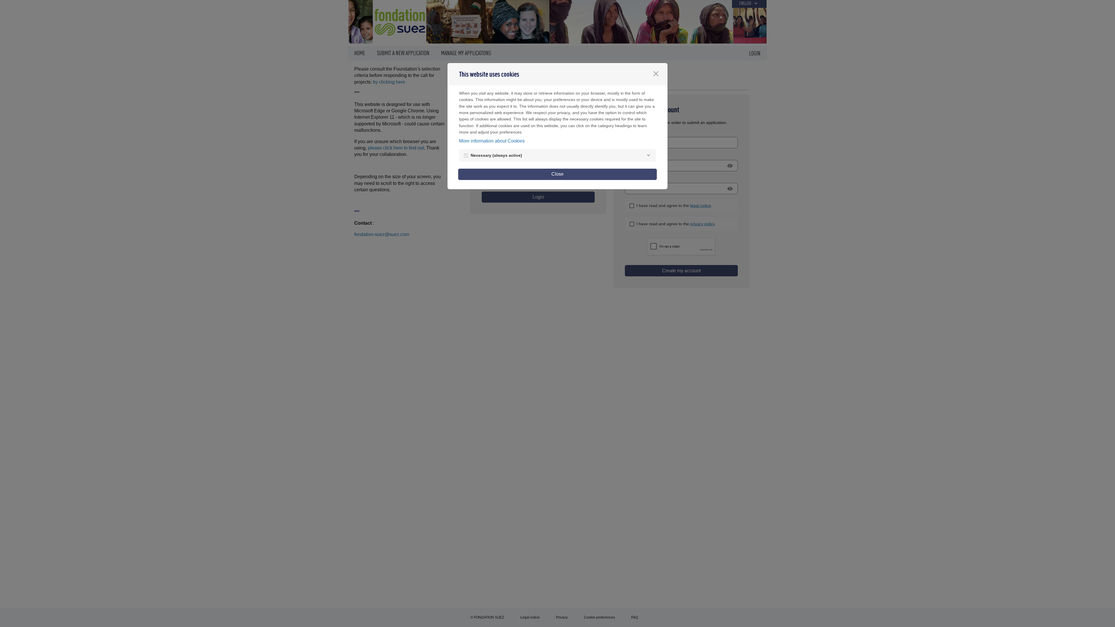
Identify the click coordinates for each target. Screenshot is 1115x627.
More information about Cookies (492, 140)
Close (557, 174)
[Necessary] (648, 155)
